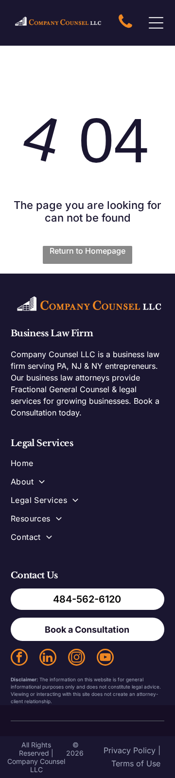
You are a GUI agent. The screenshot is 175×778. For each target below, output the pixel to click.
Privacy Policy (130, 750)
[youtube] (105, 658)
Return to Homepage (87, 251)
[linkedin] (47, 658)
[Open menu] (156, 23)
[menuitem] (88, 467)
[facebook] (19, 658)
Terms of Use (135, 763)
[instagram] (76, 658)
